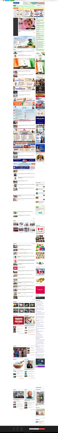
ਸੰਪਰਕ (25, 0)
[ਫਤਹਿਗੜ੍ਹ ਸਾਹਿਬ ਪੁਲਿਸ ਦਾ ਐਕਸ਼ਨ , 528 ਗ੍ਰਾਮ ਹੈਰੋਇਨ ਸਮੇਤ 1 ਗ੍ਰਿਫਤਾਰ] (15, 250)
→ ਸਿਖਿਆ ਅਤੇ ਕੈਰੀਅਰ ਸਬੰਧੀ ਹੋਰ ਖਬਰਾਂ (31, 334)
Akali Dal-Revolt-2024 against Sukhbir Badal (39, 338)
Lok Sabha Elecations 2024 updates (40, 350)
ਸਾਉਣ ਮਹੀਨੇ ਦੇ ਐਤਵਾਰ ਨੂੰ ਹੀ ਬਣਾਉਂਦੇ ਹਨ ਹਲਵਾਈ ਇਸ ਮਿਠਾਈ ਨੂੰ (31, 405)
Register (54, 0)
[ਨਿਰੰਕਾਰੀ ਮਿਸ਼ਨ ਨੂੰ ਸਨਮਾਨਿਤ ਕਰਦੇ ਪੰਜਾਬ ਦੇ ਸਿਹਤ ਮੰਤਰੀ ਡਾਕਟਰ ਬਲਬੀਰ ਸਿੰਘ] (15, 246)
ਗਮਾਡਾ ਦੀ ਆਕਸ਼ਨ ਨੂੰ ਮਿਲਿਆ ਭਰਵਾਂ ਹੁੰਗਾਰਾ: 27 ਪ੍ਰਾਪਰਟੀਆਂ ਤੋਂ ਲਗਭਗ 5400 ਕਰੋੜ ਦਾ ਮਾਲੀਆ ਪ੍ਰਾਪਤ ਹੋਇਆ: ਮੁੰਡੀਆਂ (40, 21)
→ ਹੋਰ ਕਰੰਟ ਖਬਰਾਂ (33, 218)
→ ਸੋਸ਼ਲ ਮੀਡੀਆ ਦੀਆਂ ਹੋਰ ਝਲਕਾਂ (42, 422)
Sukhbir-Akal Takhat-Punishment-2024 (40, 314)
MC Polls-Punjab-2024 (38, 311)
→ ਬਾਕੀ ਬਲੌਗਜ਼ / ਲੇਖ (43, 205)
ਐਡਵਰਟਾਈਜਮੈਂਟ (22, 0)
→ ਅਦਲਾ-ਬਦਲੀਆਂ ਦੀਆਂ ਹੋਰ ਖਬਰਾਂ (21, 333)
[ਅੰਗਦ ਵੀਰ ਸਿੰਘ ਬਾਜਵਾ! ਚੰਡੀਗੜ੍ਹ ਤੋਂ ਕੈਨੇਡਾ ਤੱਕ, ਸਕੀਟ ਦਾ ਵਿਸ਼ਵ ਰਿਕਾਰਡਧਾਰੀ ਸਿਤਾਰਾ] (15, 212)
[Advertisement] (15, 27)
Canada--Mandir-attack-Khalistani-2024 (40, 318)
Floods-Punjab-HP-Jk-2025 (39, 301)
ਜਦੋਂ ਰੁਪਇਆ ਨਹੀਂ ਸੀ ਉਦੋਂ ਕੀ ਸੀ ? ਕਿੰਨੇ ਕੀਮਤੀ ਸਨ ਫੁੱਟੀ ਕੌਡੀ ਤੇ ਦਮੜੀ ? (40, 242)
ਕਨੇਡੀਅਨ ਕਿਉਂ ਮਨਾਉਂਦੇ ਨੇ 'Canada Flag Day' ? (40, 275)
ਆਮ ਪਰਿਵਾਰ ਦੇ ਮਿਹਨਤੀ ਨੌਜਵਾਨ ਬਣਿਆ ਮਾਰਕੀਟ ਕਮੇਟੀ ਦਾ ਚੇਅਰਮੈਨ (40, 31)
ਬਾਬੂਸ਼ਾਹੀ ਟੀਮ (17, 0)
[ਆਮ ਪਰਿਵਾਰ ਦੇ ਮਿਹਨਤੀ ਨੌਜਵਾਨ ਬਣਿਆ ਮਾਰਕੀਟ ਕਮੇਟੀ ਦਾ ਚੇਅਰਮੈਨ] (15, 95)
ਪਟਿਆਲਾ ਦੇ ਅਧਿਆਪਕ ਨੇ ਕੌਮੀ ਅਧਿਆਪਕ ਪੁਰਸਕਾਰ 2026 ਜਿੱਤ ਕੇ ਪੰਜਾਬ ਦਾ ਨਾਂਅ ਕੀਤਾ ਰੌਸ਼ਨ (31, 328)
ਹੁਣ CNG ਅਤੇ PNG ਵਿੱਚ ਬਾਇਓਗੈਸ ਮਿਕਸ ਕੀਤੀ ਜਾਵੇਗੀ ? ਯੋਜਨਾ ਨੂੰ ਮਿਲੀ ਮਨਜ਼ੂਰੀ (19, 376)
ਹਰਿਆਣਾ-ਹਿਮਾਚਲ (20, 5)
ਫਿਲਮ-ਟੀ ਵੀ (26, 6)
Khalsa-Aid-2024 (38, 333)
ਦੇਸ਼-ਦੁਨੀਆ (28, 5)
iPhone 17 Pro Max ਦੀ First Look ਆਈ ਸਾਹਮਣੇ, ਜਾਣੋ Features (31, 407)
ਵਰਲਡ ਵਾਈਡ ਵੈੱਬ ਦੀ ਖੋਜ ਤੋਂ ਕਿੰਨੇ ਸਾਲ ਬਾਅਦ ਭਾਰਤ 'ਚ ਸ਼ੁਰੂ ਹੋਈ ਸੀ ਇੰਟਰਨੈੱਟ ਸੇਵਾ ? (40, 267)
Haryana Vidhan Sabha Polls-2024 (40, 328)
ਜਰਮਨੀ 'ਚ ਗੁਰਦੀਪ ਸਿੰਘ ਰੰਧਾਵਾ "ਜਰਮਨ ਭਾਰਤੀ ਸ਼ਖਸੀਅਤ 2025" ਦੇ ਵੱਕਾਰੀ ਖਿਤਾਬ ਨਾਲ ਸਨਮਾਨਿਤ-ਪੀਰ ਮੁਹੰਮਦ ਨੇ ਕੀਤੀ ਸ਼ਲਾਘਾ (20, 404)
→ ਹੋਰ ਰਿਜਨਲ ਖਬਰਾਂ (33, 299)
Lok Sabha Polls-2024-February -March (40, 352)
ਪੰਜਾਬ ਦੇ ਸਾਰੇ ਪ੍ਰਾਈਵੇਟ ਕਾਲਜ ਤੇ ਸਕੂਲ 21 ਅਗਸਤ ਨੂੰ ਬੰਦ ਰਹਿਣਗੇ (31, 332)
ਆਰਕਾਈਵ (19, 0)
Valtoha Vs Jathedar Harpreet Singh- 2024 (39, 320)
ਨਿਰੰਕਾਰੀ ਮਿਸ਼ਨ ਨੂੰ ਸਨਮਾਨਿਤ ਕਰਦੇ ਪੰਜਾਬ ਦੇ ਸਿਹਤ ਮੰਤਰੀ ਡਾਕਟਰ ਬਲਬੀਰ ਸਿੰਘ (40, 37)
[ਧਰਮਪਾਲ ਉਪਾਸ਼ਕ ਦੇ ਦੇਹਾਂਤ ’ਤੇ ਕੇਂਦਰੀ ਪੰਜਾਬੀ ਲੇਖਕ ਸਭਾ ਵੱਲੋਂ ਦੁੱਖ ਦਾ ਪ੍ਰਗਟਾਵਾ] (15, 122)
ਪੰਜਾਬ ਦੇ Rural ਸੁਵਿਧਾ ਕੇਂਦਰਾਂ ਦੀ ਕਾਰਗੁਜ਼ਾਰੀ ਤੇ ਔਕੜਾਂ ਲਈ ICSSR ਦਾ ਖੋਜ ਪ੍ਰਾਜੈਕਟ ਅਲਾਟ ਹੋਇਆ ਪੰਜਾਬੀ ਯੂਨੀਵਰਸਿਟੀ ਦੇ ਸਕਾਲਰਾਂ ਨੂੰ (29, 400)
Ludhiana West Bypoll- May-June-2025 (40, 306)
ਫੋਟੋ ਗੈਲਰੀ (30, 5)
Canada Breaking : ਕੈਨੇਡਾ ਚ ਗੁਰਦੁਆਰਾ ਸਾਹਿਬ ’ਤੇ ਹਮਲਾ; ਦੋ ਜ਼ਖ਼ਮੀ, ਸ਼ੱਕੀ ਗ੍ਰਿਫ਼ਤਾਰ (18, 399)
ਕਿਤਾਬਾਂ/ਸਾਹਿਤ (30, 6)
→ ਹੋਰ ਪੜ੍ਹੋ (44, 163)
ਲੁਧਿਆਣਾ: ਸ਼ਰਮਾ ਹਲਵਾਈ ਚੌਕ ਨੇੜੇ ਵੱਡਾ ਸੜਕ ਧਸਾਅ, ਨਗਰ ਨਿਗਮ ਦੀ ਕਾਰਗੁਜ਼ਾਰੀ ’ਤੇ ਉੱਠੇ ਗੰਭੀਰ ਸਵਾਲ (40, 50)
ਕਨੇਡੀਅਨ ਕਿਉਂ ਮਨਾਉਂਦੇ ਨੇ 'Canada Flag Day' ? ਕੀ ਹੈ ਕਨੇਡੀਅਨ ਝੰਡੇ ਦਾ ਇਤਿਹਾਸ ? (40, 234)
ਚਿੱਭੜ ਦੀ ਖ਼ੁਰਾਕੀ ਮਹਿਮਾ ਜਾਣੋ (38, 283)
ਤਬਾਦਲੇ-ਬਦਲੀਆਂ (17, 5)
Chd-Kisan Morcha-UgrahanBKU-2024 (40, 327)
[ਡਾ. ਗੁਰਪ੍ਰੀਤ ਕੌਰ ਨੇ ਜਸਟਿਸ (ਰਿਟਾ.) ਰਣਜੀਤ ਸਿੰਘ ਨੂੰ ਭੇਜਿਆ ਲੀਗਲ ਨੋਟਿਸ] (15, 72)
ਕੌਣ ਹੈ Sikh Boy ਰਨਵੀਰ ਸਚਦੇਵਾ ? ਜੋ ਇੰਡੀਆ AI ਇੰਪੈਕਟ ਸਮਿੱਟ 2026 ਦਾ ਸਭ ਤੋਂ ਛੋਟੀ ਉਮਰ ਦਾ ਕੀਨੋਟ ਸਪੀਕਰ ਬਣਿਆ (31, 403)
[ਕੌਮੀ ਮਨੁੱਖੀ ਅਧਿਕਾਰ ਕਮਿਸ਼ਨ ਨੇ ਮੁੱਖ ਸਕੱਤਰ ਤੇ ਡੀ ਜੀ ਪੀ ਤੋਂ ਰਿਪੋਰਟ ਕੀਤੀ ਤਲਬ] (15, 56)
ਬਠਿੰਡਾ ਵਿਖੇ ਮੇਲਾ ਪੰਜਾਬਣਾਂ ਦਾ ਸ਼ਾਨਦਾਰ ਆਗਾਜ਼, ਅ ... (18, 357)
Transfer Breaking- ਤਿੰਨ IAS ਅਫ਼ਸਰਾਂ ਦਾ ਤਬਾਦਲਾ (19, 326)
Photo (19, 18)
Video (20, 18)
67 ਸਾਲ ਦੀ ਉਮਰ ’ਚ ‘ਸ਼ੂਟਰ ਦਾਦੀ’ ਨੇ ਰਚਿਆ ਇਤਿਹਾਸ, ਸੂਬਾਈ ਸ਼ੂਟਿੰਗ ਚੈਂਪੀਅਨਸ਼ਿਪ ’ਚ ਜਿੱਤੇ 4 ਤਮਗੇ (29, 369)
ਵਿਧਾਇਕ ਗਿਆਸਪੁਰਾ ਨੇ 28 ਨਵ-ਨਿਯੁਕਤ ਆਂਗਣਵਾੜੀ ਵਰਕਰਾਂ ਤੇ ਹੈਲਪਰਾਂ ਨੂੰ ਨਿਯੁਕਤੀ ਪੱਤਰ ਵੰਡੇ (40, 44)
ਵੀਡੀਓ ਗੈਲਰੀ (33, 5)
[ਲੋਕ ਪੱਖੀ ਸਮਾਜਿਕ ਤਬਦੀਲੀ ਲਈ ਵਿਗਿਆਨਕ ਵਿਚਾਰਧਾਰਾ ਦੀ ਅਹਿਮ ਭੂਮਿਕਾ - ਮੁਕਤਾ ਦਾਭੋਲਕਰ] (15, 279)
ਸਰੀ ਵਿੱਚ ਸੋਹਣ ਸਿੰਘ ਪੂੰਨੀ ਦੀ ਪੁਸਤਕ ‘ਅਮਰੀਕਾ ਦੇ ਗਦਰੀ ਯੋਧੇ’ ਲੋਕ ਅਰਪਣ (20, 401)
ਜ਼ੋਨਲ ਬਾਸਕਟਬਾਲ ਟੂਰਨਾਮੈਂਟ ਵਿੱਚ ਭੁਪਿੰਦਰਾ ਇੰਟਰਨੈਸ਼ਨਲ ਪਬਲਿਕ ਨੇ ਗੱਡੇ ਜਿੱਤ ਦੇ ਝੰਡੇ (31, 376)
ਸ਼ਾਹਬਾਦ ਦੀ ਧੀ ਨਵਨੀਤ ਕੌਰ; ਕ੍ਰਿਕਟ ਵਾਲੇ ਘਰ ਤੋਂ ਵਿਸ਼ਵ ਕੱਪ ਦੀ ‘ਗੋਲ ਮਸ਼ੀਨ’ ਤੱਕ (31, 373)
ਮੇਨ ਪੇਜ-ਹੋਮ (15, 5)
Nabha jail (37, 329)
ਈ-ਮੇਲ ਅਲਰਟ (15, 6)
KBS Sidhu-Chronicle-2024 (39, 349)
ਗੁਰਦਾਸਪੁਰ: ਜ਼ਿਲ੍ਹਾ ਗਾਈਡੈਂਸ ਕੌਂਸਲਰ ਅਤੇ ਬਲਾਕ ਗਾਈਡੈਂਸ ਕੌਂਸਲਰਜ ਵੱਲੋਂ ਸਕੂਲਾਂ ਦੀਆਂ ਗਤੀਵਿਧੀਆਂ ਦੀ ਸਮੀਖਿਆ (40, 40)
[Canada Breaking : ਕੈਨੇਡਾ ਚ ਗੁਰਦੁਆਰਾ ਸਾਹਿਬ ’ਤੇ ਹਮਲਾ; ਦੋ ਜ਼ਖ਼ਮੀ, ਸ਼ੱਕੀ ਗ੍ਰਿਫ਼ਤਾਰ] (15, 75)
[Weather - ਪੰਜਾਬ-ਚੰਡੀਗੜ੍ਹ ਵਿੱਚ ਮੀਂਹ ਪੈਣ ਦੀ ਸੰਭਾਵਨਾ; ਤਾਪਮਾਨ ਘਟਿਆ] (15, 92)
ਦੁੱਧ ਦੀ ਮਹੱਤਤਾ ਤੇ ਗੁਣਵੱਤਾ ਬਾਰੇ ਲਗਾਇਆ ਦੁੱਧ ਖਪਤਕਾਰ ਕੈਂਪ (39, 48)
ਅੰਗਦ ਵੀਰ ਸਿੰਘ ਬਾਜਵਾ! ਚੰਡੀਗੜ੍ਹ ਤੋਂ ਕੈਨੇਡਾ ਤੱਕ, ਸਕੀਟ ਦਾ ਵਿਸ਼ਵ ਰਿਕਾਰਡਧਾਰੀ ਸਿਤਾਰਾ (31, 371)
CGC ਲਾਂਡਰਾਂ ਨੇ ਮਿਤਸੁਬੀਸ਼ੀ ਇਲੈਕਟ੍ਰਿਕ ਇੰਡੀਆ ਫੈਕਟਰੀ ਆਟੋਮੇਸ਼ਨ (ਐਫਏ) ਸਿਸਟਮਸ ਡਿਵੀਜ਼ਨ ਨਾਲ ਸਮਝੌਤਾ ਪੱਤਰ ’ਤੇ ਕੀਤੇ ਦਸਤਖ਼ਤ (31, 330)
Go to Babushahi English (7, 0)
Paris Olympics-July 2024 (39, 334)
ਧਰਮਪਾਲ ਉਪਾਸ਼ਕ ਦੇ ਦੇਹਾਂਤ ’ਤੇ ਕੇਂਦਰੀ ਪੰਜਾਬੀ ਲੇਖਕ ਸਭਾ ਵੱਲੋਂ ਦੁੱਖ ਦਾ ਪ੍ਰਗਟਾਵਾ (40, 33)
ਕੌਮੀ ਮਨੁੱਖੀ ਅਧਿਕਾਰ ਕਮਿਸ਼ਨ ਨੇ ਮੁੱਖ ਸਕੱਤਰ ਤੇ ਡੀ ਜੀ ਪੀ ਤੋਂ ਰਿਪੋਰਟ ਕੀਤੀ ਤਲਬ (40, 27)
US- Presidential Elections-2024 (40, 316)
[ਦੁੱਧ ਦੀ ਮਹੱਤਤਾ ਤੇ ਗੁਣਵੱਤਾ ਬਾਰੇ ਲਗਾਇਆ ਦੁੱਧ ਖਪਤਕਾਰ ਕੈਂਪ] (15, 181)
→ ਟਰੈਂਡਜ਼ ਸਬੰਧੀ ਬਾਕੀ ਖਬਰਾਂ (32, 409)
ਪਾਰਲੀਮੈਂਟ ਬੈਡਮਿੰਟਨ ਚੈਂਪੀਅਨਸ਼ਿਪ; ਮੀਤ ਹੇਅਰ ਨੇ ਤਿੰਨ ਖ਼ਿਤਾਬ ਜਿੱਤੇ (20, 373)
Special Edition (38, 387)
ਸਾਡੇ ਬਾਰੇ (15, 0)
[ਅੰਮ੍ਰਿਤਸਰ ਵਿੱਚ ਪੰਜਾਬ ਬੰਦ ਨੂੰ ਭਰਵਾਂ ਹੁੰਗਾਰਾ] (15, 268)
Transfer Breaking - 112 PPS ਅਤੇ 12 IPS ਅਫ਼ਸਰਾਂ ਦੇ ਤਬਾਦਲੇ (19, 331)
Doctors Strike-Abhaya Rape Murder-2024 (39, 331)
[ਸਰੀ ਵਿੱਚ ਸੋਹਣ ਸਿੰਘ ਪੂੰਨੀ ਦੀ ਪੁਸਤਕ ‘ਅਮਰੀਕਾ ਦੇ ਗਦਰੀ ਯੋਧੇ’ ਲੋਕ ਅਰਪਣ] (15, 216)
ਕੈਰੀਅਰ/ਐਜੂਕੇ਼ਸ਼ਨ (22, 6)
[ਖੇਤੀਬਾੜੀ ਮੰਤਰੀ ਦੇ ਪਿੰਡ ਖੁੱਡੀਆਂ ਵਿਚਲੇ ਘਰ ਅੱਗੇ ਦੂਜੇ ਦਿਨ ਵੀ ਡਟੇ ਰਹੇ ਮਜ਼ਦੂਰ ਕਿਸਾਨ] (15, 275)
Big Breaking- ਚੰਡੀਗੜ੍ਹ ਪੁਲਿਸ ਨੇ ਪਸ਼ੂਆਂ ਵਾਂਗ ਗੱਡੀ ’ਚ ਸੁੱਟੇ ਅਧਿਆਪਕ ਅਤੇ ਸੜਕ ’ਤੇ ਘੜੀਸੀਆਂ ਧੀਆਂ (29, 325)
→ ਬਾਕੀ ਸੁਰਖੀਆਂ (42, 51)
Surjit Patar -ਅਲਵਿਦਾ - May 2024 (40, 348)
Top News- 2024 (38, 323)
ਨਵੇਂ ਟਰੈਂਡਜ (33, 6)
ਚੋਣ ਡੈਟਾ (23, 0)
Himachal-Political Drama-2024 (40, 355)
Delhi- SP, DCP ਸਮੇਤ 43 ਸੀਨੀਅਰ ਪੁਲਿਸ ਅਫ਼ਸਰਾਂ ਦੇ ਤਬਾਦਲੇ (19, 329)
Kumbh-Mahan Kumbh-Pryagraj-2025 (40, 310)
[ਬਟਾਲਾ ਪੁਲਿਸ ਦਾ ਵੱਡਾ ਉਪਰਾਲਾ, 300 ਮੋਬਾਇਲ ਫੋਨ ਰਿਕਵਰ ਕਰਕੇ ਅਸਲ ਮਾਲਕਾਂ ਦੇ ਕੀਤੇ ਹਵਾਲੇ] (15, 156)
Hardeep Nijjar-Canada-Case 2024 (40, 339)
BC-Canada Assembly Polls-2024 (40, 322)
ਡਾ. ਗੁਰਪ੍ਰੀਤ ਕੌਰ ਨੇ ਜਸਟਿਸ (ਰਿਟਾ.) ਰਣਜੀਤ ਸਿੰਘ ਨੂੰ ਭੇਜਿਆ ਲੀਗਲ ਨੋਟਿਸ (40, 29)
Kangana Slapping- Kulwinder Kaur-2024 (40, 344)
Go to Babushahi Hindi (12, 0)
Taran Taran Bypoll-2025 (39, 304)
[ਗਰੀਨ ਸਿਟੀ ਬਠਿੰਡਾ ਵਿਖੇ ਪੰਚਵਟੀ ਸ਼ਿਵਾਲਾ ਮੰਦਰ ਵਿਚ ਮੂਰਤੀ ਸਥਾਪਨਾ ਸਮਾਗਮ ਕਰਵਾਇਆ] (15, 297)
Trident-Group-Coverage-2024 (39, 342)
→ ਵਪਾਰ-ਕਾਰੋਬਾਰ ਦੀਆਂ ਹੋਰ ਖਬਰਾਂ (21, 378)
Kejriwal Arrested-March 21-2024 (40, 354)
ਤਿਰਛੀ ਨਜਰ (19, 6)
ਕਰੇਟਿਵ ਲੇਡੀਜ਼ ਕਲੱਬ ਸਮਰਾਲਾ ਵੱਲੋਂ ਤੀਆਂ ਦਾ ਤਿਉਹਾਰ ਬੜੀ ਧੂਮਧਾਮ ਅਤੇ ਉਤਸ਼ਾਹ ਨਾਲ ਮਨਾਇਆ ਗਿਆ (40, 35)
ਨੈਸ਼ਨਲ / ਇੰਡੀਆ (24, 5)
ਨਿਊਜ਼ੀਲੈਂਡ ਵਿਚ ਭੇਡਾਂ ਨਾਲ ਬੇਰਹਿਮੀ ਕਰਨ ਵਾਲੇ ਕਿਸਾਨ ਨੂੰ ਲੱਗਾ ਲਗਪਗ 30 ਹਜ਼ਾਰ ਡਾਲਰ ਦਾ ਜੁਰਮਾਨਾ (20, 407)
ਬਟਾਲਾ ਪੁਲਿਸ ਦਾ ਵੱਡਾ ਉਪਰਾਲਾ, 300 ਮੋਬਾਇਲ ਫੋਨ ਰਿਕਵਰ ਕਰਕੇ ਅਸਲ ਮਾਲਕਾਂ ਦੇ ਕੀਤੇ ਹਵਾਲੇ (40, 42)
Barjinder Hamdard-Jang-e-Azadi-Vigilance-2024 (40, 346)
